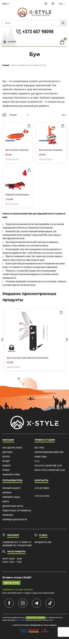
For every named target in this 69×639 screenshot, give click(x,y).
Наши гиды (40, 456)
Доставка (7, 452)
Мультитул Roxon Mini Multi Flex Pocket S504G (27, 358)
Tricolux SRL (35, 625)
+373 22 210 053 (41, 496)
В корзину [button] (29, 125)
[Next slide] (66, 340)
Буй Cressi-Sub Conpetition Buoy (53, 150)
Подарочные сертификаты (16, 510)
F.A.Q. (37, 461)
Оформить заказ (11, 497)
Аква (13, 65)
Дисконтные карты (12, 506)
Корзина (7, 492)
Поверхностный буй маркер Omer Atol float (24, 195)
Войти (5, 501)
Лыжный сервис (11, 474)
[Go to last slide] (2, 340)
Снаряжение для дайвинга (29, 65)
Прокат (6, 470)
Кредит (6, 461)
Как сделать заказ (12, 447)
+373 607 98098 (41, 488)
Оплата (6, 456)
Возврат (6, 465)
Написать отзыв (11, 583)
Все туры (39, 447)
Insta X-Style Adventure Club (49, 470)
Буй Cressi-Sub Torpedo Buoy (17, 150)
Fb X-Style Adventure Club (48, 465)
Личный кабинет (11, 488)
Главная (5, 65)
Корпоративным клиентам (48, 452)
